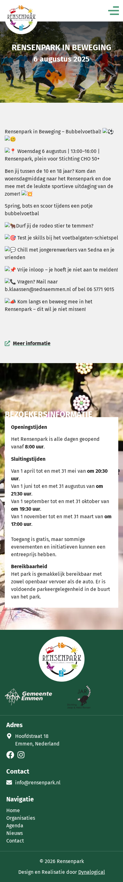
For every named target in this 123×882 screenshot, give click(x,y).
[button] (113, 11)
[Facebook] (10, 755)
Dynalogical (91, 872)
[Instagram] (21, 755)
